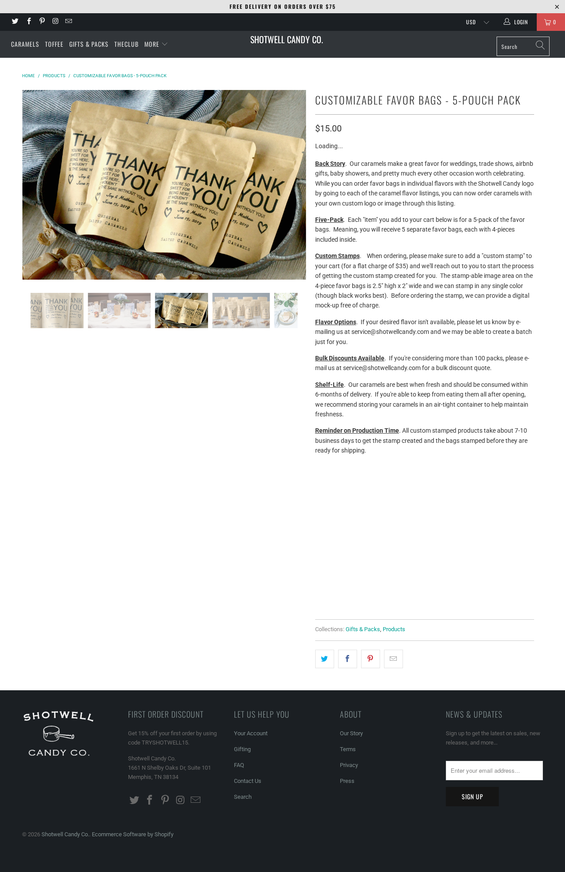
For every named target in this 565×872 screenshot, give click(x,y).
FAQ (239, 765)
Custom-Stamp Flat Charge (361, 506)
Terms (348, 749)
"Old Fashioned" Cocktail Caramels (465, 484)
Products (394, 629)
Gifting (242, 749)
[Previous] (37, 185)
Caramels (25, 44)
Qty (320, 530)
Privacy (349, 765)
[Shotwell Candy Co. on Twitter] (15, 22)
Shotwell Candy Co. (286, 39)
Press (347, 781)
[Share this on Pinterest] (370, 659)
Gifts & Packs (89, 44)
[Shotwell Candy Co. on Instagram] (55, 22)
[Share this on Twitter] (324, 659)
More (152, 44)
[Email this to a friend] (393, 659)
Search (243, 796)
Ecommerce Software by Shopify (132, 834)
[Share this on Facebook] (347, 659)
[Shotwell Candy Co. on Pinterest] (41, 22)
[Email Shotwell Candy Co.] (68, 22)
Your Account (250, 733)
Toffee (54, 44)
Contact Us (247, 781)
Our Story (351, 733)
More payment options (478, 591)
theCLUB (126, 44)
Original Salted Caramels (359, 484)
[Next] (291, 185)
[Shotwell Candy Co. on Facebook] (28, 22)
